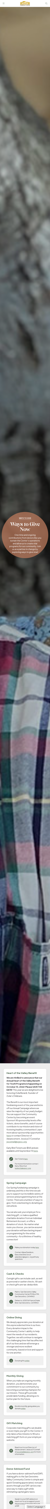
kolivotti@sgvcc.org (23, 1168)
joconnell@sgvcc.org (17, 1141)
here (9, 1135)
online (27, 1361)
